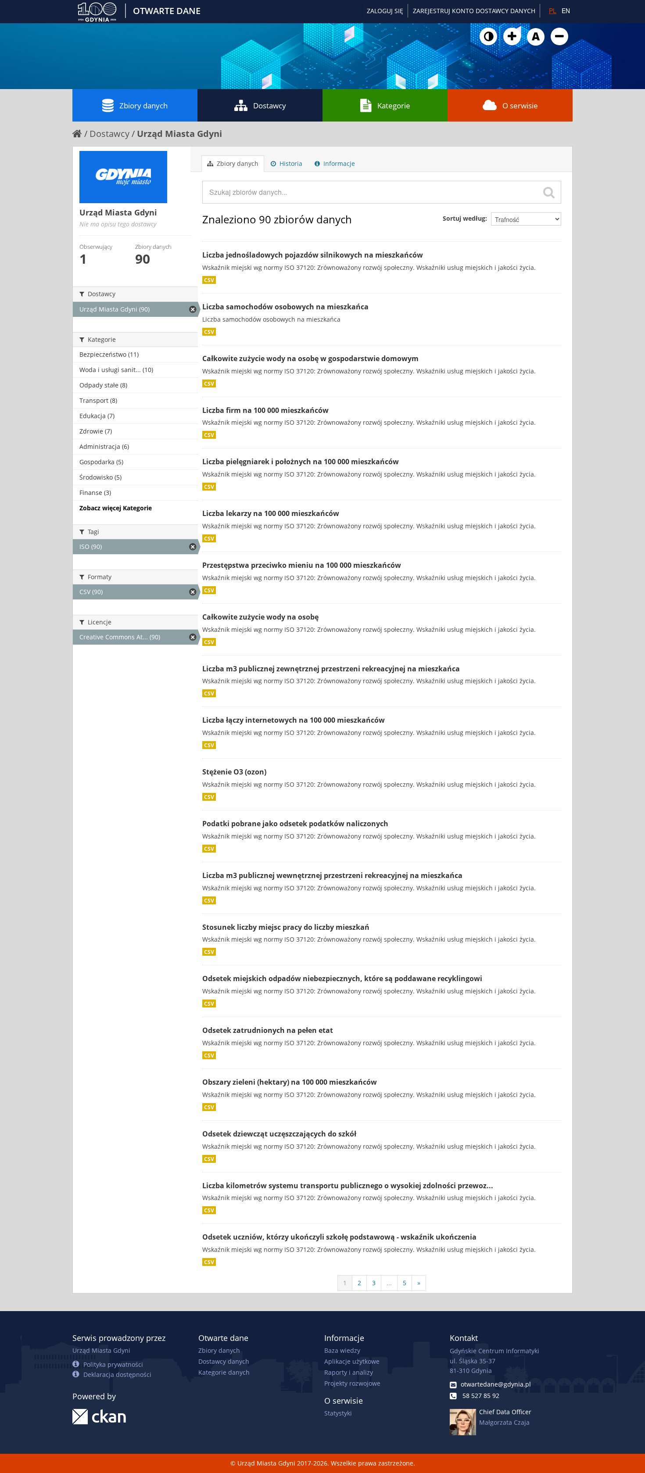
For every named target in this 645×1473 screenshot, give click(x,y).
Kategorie (393, 105)
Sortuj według (464, 218)
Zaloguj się (385, 11)
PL (552, 10)
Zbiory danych (143, 105)
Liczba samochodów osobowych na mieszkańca (285, 307)
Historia (290, 163)
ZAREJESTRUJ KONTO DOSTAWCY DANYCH (474, 11)
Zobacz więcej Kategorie (115, 508)
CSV (209, 279)
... (389, 1283)
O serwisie (520, 105)
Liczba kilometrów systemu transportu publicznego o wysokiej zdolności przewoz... (347, 1185)
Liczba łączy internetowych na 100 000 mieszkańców (293, 720)
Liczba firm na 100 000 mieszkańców (265, 410)
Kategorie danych (224, 1372)
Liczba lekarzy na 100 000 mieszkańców (270, 513)
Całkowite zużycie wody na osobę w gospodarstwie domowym (310, 358)
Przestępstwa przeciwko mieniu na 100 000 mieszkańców (301, 565)
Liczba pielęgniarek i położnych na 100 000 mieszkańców (300, 461)
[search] (549, 192)
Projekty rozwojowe (352, 1383)
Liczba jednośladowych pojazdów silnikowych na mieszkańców (312, 255)
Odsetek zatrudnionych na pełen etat (267, 1030)
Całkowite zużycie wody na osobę (260, 617)
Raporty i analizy (348, 1372)
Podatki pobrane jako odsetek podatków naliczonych (295, 823)
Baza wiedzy (342, 1350)
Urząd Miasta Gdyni (179, 134)
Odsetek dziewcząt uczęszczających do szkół (279, 1134)
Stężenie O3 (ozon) (234, 772)
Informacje (338, 163)
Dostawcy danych (223, 1361)
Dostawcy (269, 105)
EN (566, 10)
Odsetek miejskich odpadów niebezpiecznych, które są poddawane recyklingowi (342, 978)
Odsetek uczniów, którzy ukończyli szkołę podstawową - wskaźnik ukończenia (339, 1237)
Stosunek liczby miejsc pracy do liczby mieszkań (285, 927)
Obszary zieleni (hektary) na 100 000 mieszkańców (289, 1082)
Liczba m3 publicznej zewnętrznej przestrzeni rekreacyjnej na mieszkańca (331, 669)
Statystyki (338, 1413)
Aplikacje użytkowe (352, 1361)
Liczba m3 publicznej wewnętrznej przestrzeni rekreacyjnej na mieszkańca (332, 875)
